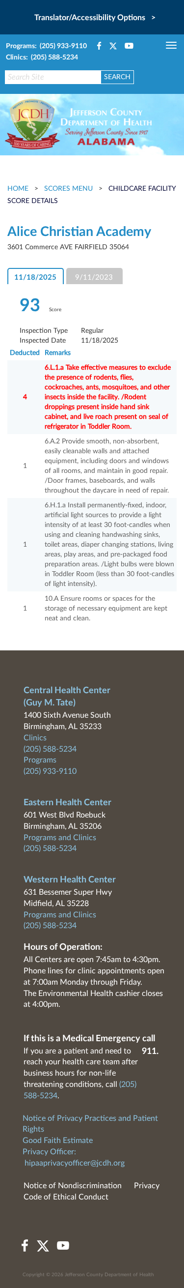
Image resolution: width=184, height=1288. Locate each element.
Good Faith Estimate (58, 1140)
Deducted (25, 353)
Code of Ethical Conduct (66, 1197)
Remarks (58, 353)
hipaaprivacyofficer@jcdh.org (75, 1163)
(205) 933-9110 (50, 771)
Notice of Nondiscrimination (73, 1186)
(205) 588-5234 (50, 749)
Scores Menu (68, 188)
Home (18, 188)
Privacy (146, 1186)
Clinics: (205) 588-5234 (42, 57)
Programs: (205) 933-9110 (46, 46)
